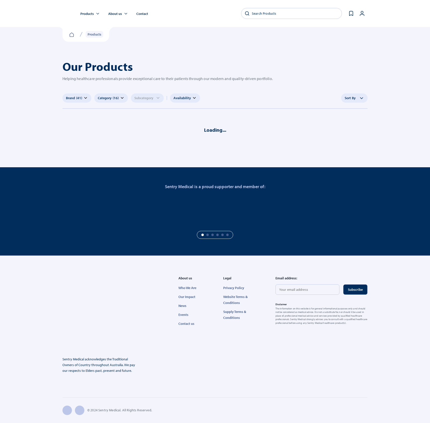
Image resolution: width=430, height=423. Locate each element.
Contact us (186, 323)
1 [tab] (202, 235)
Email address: (286, 278)
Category (108, 98)
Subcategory (143, 98)
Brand (74, 98)
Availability (182, 98)
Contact (142, 13)
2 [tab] (207, 235)
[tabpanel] (33, 209)
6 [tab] (227, 235)
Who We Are (187, 288)
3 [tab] (212, 235)
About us (115, 13)
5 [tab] (222, 235)
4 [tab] (217, 235)
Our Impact (186, 297)
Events (183, 314)
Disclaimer (281, 304)
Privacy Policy (233, 288)
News (182, 305)
